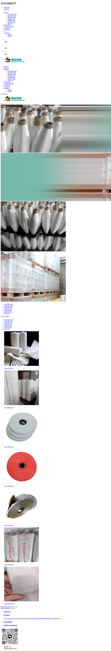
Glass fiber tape (12, 15)
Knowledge (7, 25)
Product (6, 12)
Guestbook (7, 28)
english (10, 36)
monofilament (11, 20)
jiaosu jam (10, 23)
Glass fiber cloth (12, 14)
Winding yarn (11, 19)
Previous (6, 606)
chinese (10, 34)
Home (2, 606)
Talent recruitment (9, 26)
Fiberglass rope (12, 17)
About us (6, 9)
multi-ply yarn (11, 22)
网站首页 (7, 7)
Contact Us (7, 29)
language (6, 33)
